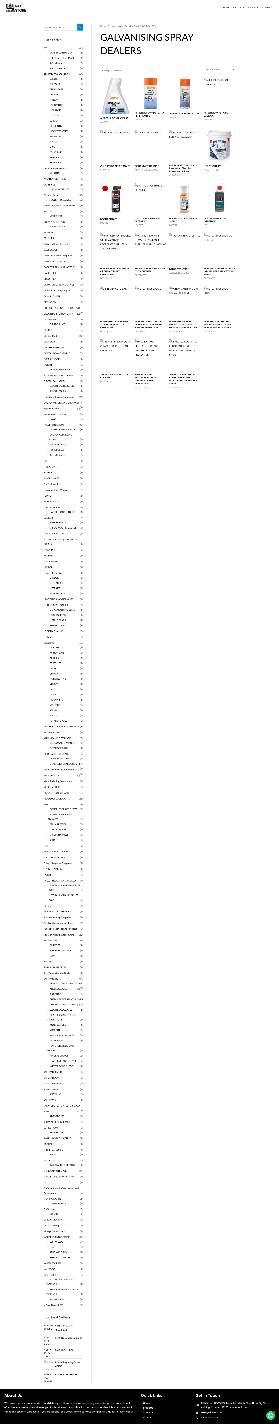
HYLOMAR (49, 549)
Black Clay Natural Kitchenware (59, 205)
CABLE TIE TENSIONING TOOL (60, 267)
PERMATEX (55, 136)
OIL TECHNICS (57, 324)
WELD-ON (55, 157)
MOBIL (53, 694)
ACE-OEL (54, 647)
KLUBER (54, 684)
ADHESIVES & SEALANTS (56, 74)
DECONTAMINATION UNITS (59, 313)
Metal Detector (51, 775)
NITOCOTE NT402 (59, 131)
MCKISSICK (56, 216)
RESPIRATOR (50, 940)
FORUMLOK (56, 105)
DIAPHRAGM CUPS (54, 347)
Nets (46, 845)
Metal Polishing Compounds (58, 781)
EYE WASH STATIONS (55, 414)
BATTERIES (49, 184)
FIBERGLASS (50, 466)
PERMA (54, 710)
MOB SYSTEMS (57, 593)
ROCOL (54, 141)
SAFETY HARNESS (59, 834)
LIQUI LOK (55, 110)
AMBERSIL (55, 657)
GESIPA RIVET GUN (54, 533)
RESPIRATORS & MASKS (62, 57)
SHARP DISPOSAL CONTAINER (66, 763)
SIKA (52, 146)
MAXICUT (55, 1030)
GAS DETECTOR (52, 507)
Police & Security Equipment (58, 917)
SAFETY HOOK (51, 1077)
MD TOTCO (55, 173)
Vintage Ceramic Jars (54, 1231)
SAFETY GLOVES (52, 978)
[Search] (80, 27)
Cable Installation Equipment (58, 255)
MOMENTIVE (57, 125)
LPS (51, 689)
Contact (267, 7)
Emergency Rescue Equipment (59, 396)
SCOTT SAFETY (57, 68)
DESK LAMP (50, 341)
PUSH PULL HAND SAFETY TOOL (61, 928)
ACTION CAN (57, 652)
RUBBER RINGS (58, 522)
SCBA (52, 839)
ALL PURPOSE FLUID (55, 168)
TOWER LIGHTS (58, 1203)
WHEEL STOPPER (53, 1263)
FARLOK (54, 99)
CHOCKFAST (56, 89)
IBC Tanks (48, 555)
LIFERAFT (55, 588)
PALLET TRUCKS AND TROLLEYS (61, 880)
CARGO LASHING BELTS (62, 609)
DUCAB (48, 364)
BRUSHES (49, 238)
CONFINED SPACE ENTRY (63, 52)
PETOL (47, 905)
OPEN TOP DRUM (53, 869)
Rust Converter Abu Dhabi (57, 973)
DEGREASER (50, 319)
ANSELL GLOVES (58, 988)
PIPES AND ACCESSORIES (57, 911)
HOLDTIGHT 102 (58, 678)
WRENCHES (50, 1274)
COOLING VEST (52, 296)
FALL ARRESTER (58, 444)
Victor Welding (51, 1225)
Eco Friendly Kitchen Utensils (58, 375)
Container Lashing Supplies (57, 290)
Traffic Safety (50, 1209)
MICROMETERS (52, 787)
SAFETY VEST (51, 1099)
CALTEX (54, 668)
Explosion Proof (52, 408)
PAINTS (47, 874)
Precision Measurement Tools (58, 923)
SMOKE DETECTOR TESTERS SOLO (62, 1105)
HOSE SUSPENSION (60, 614)
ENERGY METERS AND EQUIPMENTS (63, 402)
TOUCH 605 (56, 152)
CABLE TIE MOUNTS (54, 261)
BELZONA (55, 84)
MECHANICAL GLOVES (62, 1035)
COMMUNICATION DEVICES (59, 284)
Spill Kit (47, 1111)
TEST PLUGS (50, 1160)
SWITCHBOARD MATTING (57, 1138)
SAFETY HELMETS (53, 1071)
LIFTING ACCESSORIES (56, 605)
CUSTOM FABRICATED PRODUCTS (62, 307)
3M (45, 48)
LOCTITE (54, 115)
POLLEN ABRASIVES (60, 199)
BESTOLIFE (55, 663)
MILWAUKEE (56, 1040)
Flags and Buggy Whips (55, 489)
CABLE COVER (51, 249)
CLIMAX (54, 94)
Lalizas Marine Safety (54, 573)
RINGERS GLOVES (59, 1055)
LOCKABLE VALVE (53, 631)
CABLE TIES (50, 273)
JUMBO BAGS (51, 561)
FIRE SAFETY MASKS (60, 950)
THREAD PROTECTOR (55, 1170)
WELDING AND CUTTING (57, 1237)
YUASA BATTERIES (59, 189)
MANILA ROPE (51, 732)
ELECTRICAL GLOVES (61, 1009)
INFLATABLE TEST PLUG (62, 1165)
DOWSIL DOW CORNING (57, 353)
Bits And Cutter (51, 195)
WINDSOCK (50, 1269)
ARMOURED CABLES (61, 369)
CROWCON (50, 302)
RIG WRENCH (57, 1299)
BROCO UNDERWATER (62, 742)
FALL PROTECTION (54, 424)
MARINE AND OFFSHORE (57, 738)
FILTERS (48, 472)
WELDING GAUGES (60, 1257)
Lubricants (49, 642)
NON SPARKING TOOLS (56, 851)
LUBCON (54, 120)
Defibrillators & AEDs (60, 758)
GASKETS (48, 517)
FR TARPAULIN (51, 501)
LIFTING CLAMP (58, 620)
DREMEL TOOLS (52, 359)
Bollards (54, 1213)
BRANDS (48, 232)
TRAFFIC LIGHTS (52, 1198)
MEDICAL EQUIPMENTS (56, 753)
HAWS (53, 418)
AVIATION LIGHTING (55, 178)
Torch (46, 1182)
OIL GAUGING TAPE (54, 857)
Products (238, 7)
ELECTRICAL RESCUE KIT (63, 385)
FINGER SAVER (51, 478)
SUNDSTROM (51, 1127)
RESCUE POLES (58, 391)
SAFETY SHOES (51, 1089)
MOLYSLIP (55, 705)
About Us (253, 7)
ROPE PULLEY (57, 449)
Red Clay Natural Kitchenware (59, 934)
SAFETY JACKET (58, 226)
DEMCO (48, 330)
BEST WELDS (56, 1241)
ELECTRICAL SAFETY (54, 381)
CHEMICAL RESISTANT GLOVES (66, 999)
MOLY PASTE (56, 699)
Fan (45, 460)
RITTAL (53, 1154)
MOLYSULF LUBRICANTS (57, 798)
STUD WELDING (58, 1252)
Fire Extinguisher (52, 484)
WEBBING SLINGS (59, 625)
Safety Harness (57, 63)
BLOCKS (48, 211)
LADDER (48, 567)
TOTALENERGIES (58, 720)
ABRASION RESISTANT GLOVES (66, 983)
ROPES (47, 961)
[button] (270, 1415)
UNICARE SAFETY (53, 1219)
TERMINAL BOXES (53, 1149)
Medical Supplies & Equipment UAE (61, 769)
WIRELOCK (55, 162)
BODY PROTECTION (54, 221)
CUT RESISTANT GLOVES (62, 1004)
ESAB (52, 1246)
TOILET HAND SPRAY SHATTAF (60, 1176)
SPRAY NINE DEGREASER (57, 1121)
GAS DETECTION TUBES (62, 512)
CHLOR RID (50, 278)
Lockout (48, 637)
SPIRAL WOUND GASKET (63, 527)
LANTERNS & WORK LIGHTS (58, 599)
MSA (46, 804)
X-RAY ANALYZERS (53, 1305)
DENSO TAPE (50, 335)
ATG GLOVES (56, 994)
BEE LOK (54, 78)
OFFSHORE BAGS (59, 748)
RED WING (55, 1094)
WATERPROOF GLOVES (62, 1066)
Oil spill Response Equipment (58, 863)
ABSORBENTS (57, 1116)
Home (226, 7)
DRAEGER (55, 945)
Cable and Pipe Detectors (56, 243)
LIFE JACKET (56, 582)
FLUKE (47, 495)
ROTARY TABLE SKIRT (55, 967)
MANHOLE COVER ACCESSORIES (61, 726)
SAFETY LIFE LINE (53, 1083)
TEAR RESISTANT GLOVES (63, 1060)
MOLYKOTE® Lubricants (56, 792)
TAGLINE (48, 1144)
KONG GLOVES (58, 1024)
